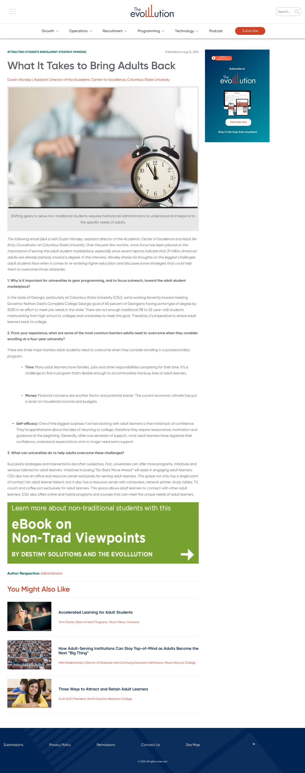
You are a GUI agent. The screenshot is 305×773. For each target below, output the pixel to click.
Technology (184, 31)
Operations (78, 31)
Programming (149, 31)
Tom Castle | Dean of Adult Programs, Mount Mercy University (98, 622)
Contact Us (150, 745)
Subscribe (250, 31)
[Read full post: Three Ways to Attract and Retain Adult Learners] (29, 694)
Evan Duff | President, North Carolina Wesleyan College (95, 698)
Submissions (13, 745)
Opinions (79, 52)
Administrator (52, 573)
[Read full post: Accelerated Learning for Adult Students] (29, 617)
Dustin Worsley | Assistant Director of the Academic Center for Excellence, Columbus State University (88, 79)
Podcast (216, 31)
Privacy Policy (60, 745)
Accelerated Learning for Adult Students (95, 612)
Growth (48, 31)
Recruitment (113, 31)
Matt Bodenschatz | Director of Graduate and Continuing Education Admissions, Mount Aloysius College (126, 662)
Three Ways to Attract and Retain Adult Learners (103, 689)
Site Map (193, 745)
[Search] (296, 12)
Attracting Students (23, 52)
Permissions (106, 745)
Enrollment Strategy (56, 52)
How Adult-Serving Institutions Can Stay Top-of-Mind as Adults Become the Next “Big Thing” (128, 650)
